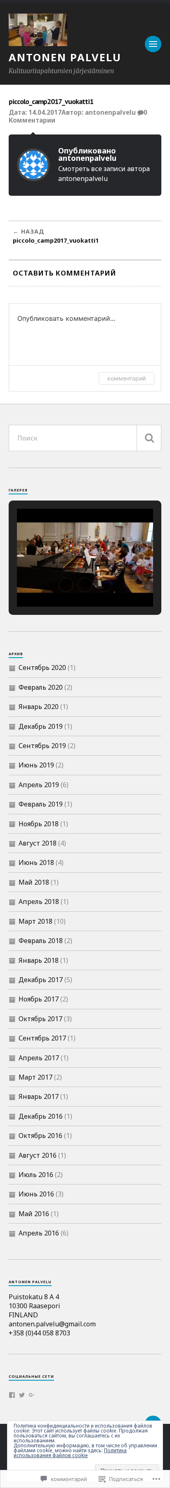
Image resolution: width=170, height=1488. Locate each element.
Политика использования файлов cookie (70, 1453)
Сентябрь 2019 (42, 745)
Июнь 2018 (36, 862)
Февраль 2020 (41, 687)
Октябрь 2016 (40, 1135)
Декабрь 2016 (41, 1116)
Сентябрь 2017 (42, 1038)
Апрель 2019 (39, 784)
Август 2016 (38, 1155)
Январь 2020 (39, 706)
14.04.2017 (44, 112)
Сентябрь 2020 (42, 667)
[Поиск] (149, 438)
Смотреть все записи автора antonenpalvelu (104, 173)
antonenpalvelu (110, 112)
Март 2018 (35, 921)
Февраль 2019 (41, 804)
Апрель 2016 (39, 1233)
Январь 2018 (39, 960)
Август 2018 (38, 843)
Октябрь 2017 (40, 1018)
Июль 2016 (36, 1174)
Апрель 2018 (39, 901)
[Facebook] (12, 1395)
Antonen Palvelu (65, 57)
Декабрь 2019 (41, 726)
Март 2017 (35, 1077)
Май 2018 (34, 882)
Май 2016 (34, 1213)
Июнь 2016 (36, 1193)
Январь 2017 (39, 1096)
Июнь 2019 (36, 764)
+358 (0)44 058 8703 (39, 1332)
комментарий (126, 378)
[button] (66, 584)
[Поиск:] (85, 438)
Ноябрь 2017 (39, 999)
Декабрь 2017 (41, 979)
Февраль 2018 (41, 940)
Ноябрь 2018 (39, 823)
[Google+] (31, 1395)
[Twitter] (22, 1395)
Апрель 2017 (39, 1057)
